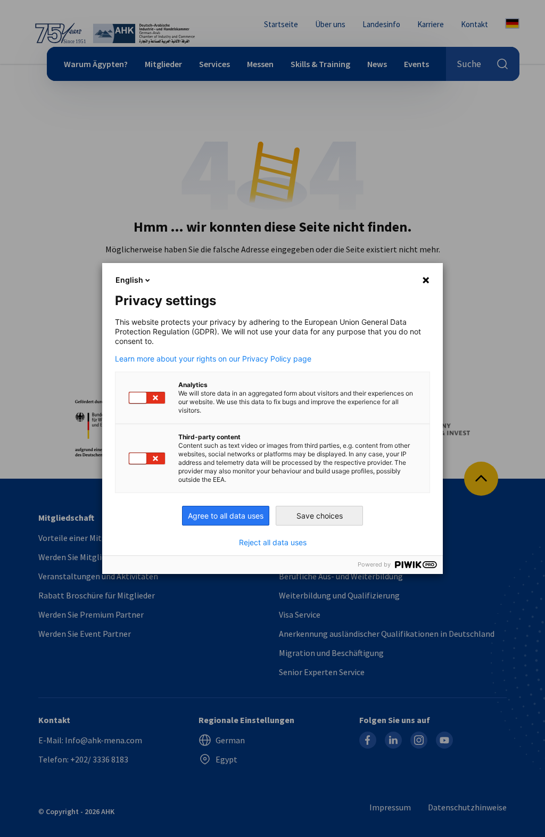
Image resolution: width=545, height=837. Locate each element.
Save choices (319, 515)
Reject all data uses (273, 542)
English (129, 279)
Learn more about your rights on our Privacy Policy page (213, 359)
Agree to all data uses (225, 515)
